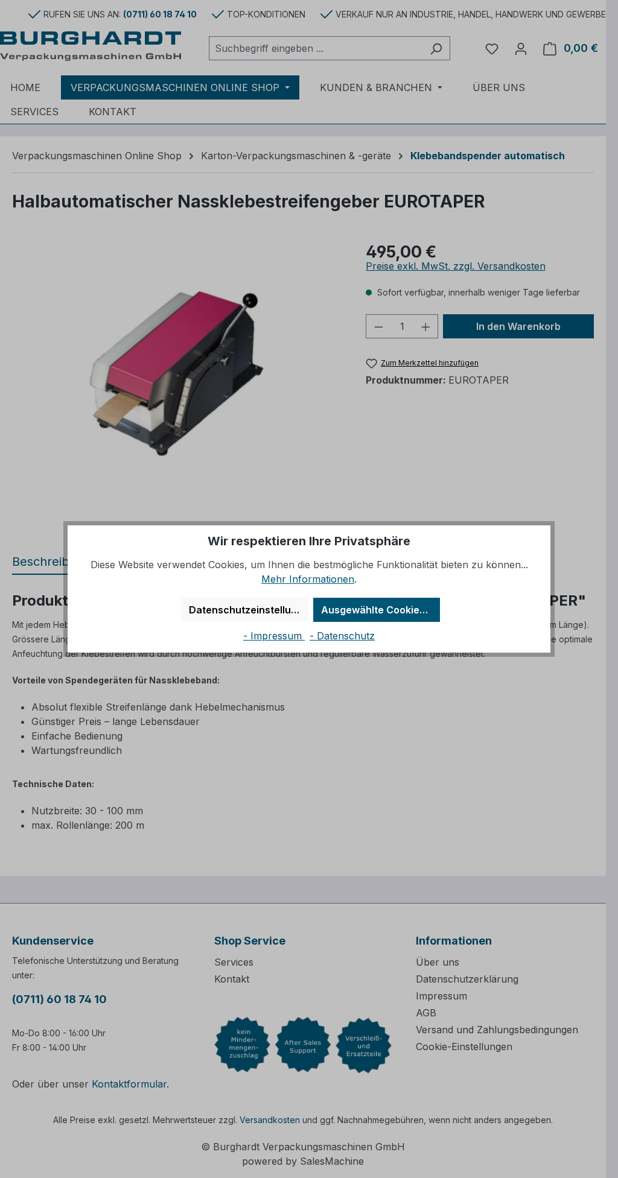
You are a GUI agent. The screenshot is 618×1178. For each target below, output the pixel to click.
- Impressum (274, 636)
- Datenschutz (342, 636)
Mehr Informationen (307, 579)
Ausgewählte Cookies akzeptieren (380, 610)
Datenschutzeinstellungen (248, 610)
